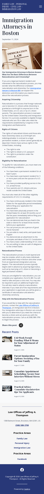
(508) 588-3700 (22, 425)
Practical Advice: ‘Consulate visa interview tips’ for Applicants (27, 389)
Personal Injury (22, 443)
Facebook (22, 459)
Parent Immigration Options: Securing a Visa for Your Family (26, 358)
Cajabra (27, 489)
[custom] (22, 470)
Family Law (22, 438)
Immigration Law (22, 447)
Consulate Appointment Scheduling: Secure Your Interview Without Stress (27, 374)
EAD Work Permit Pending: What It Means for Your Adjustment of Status (26, 341)
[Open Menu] (40, 6)
